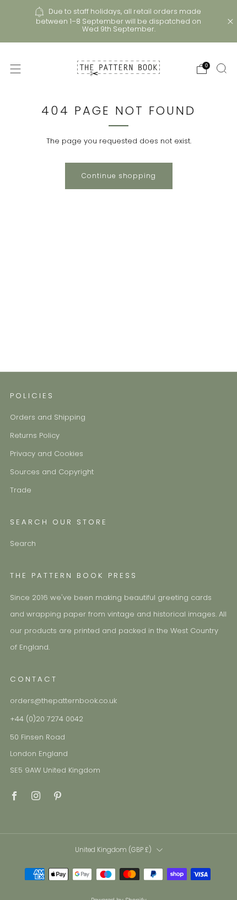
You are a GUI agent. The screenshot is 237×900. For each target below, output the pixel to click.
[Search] (221, 68)
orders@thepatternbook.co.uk (63, 700)
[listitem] (118, 21)
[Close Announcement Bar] (230, 21)
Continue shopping (119, 175)
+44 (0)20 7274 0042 (46, 719)
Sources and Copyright (52, 472)
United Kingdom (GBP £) (113, 849)
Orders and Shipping (47, 417)
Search (23, 543)
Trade (20, 490)
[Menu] (15, 68)
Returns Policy (35, 435)
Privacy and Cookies (46, 453)
